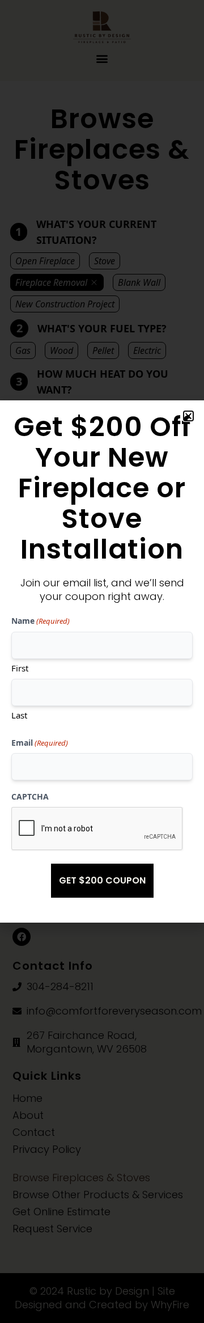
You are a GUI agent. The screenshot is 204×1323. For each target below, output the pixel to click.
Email (39, 742)
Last (19, 715)
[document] (102, 661)
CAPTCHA (30, 796)
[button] (188, 416)
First (19, 668)
